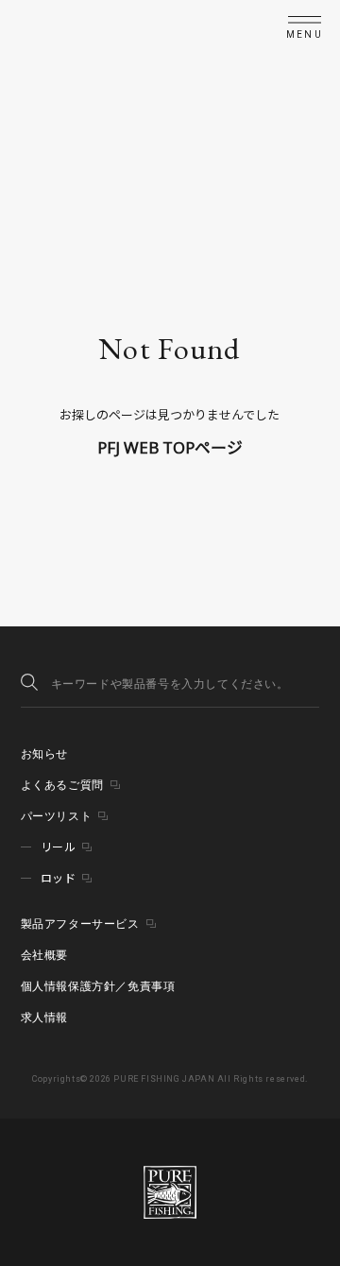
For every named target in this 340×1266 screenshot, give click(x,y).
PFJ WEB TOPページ (170, 447)
